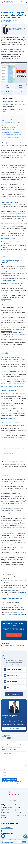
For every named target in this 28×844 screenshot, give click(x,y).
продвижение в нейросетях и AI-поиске (16, 614)
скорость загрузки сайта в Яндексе (11, 347)
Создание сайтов (5, 809)
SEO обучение (4, 814)
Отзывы (17, 809)
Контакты (17, 814)
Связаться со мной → (14, 728)
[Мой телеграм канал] (18, 794)
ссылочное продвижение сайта (10, 415)
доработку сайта (10, 590)
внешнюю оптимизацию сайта (10, 418)
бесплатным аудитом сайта (19, 463)
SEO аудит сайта (4, 810)
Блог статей (18, 812)
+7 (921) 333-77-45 (22, 2)
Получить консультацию (14, 694)
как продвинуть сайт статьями (14, 510)
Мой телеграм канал (8, 833)
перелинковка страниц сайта (8, 238)
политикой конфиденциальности (7, 842)
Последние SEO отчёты (20, 815)
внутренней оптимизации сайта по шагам (10, 314)
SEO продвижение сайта (6, 807)
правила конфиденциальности (15, 783)
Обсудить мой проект (14, 635)
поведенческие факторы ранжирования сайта (12, 386)
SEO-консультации (19, 612)
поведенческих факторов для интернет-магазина (12, 371)
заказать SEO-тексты (6, 299)
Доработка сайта (5, 812)
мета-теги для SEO (5, 513)
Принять (24, 841)
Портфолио (3, 817)
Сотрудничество (19, 810)
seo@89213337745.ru (8, 831)
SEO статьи (3, 815)
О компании (17, 807)
